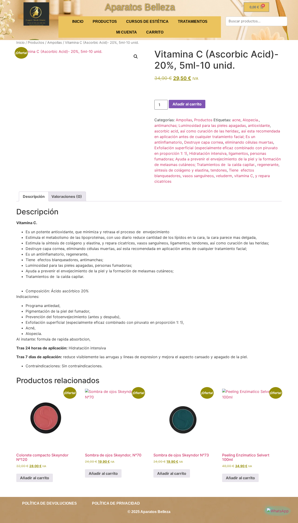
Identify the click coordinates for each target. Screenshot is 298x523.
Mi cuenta (126, 32)
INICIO (77, 22)
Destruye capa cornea (203, 142)
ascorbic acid (166, 131)
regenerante (267, 164)
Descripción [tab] (34, 196)
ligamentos (238, 153)
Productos (105, 22)
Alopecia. (251, 120)
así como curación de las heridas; (209, 131)
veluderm (224, 175)
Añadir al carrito (187, 104)
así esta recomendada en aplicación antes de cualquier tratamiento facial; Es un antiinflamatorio (217, 137)
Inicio (20, 42)
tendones (218, 170)
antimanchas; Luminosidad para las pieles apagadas (200, 125)
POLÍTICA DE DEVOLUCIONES (49, 503)
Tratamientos (192, 22)
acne (236, 120)
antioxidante (259, 125)
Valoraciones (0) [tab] (66, 196)
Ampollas (54, 42)
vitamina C (243, 175)
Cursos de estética (147, 22)
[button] (136, 56)
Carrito (154, 32)
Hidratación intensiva (208, 153)
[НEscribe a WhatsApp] (277, 511)
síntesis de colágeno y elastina (181, 170)
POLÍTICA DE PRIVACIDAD (116, 503)
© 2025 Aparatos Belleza (149, 512)
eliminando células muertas (249, 142)
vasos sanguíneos (198, 175)
